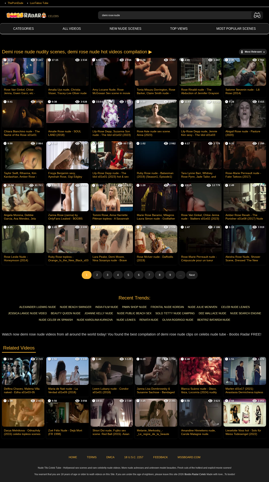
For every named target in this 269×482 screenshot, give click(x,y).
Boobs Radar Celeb (195, 474)
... (180, 274)
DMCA (110, 457)
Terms (91, 457)
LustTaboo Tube (39, 3)
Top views (179, 28)
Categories (23, 28)
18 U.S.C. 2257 (133, 457)
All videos (72, 28)
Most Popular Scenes (236, 28)
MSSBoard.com (189, 457)
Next (192, 274)
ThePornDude (15, 3)
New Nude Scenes (125, 28)
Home (73, 457)
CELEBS (53, 16)
